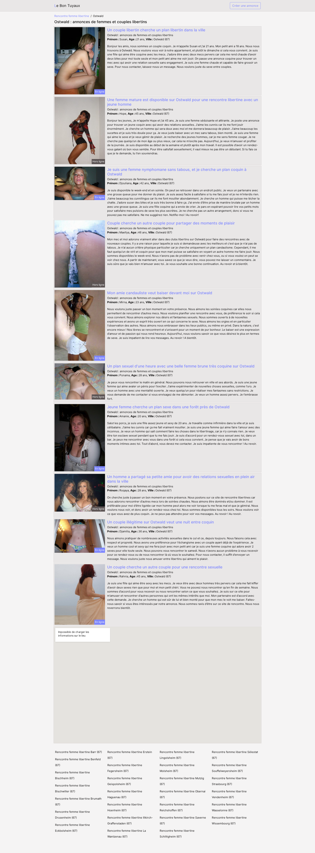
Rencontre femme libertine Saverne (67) (183, 820)
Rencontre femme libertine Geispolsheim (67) (124, 781)
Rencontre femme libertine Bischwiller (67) (72, 788)
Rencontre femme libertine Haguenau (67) (124, 794)
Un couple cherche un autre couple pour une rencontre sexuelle (164, 567)
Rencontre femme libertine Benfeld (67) (78, 762)
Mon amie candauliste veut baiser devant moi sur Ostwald (159, 293)
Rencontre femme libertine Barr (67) (78, 752)
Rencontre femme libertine (71, 16)
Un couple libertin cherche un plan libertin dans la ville (156, 30)
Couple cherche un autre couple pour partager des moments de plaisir (171, 223)
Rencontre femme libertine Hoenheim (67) (124, 807)
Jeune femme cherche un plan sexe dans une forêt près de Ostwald (168, 407)
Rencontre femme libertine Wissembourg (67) (229, 820)
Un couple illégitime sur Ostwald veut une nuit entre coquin (160, 522)
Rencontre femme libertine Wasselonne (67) (229, 807)
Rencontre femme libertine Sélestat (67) (235, 755)
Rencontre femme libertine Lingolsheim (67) (177, 755)
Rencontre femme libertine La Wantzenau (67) (126, 833)
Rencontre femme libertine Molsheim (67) (177, 768)
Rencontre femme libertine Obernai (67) (182, 794)
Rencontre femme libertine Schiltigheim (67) (177, 833)
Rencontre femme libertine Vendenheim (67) (229, 794)
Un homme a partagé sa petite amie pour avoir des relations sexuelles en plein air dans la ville (181, 479)
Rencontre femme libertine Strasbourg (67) (229, 781)
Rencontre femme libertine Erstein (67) (129, 755)
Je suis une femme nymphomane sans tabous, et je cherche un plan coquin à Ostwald (176, 171)
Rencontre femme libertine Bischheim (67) (72, 775)
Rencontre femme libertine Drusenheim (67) (72, 814)
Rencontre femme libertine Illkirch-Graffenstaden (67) (130, 820)
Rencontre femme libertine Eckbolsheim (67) (72, 827)
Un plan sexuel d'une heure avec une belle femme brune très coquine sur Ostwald (180, 366)
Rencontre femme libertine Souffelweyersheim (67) (229, 768)
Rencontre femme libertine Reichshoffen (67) (177, 807)
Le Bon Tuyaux (67, 5)
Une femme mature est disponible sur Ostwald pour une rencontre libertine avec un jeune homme (182, 102)
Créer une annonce (245, 5)
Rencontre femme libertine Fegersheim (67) (124, 768)
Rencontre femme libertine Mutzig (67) (182, 781)
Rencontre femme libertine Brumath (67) (78, 801)
